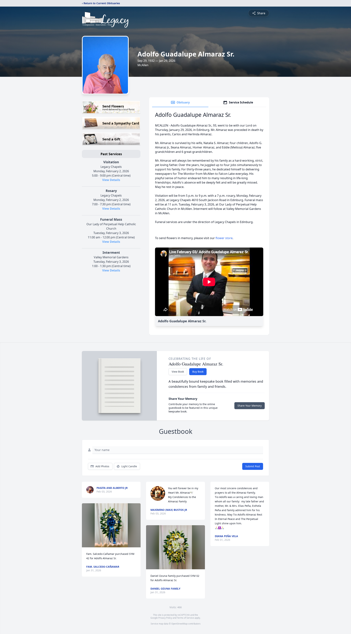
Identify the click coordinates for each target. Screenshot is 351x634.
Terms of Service (185, 617)
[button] (111, 525)
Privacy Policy (165, 617)
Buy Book (197, 371)
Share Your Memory (249, 405)
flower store (224, 238)
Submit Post (252, 466)
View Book (178, 371)
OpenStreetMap (179, 623)
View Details (111, 180)
